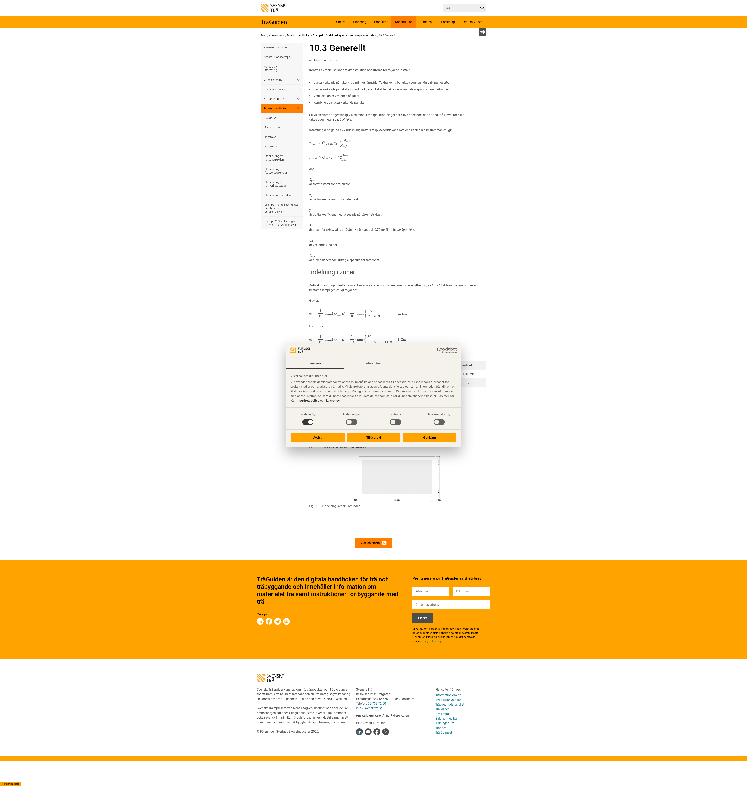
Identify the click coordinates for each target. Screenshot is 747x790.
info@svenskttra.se (369, 708)
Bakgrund (270, 117)
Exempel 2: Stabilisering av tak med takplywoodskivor (345, 35)
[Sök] (482, 8)
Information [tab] (373, 363)
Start (264, 35)
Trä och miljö (272, 127)
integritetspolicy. (432, 641)
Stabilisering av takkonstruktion (274, 157)
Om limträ (442, 714)
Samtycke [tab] (315, 363)
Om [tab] (431, 363)
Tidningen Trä (444, 723)
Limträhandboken (274, 89)
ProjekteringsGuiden (276, 47)
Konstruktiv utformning (271, 68)
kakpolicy (333, 400)
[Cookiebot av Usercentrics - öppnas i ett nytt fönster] (440, 350)
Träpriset (441, 728)
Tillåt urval (373, 437)
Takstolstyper (273, 146)
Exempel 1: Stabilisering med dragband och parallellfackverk (282, 208)
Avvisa (317, 437)
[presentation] (330, 143)
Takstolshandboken (298, 35)
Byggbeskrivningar (448, 700)
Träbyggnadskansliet (449, 704)
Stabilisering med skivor (279, 195)
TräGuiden (442, 709)
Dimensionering (273, 79)
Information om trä (448, 695)
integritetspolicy (307, 400)
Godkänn (429, 437)
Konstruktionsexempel (277, 57)
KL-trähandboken (274, 98)
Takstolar (270, 137)
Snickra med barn (447, 718)
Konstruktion (277, 35)
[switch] (351, 422)
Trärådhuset (443, 732)
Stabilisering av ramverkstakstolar (276, 184)
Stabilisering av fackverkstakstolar (276, 171)
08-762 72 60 (377, 703)
